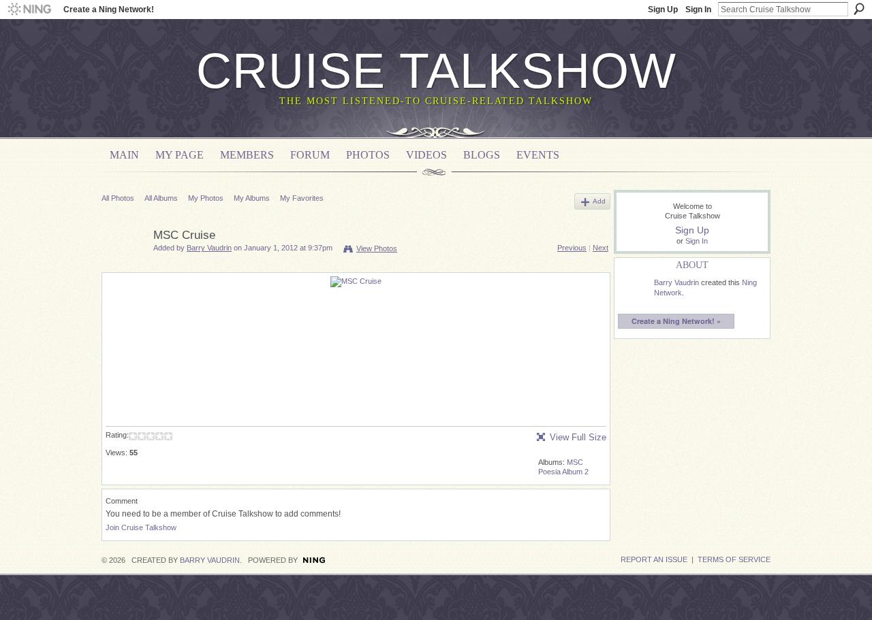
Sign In (698, 9)
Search (859, 9)
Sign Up (663, 9)
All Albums (161, 198)
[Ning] (29, 9)
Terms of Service (734, 559)
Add (599, 201)
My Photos (205, 198)
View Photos (376, 248)
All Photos (118, 198)
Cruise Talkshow (436, 71)
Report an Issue (654, 559)
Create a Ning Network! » (676, 321)
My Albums (252, 198)
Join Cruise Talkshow (141, 527)
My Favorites (302, 198)
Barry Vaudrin (209, 248)
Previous (572, 248)
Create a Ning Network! (108, 9)
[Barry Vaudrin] (123, 267)
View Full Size (578, 437)
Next (600, 248)
